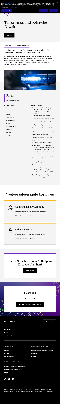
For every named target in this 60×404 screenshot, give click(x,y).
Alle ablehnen (53, 10)
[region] (30, 6)
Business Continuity (8, 389)
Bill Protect (33, 356)
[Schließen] (57, 2)
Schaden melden (8, 336)
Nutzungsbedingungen (46, 389)
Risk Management (9, 356)
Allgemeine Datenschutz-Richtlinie (11, 3)
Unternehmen (9, 346)
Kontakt (6, 332)
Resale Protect (34, 353)
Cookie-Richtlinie (19, 389)
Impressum (36, 389)
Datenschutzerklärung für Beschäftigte (44, 391)
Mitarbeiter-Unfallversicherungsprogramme (42, 350)
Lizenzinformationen (9, 391)
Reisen (6, 372)
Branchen (6, 353)
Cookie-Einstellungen (6, 10)
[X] (13, 379)
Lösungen (6, 350)
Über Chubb (7, 329)
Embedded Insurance (11, 362)
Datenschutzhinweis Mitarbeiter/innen (24, 391)
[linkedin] (9, 379)
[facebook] (5, 379)
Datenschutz (28, 389)
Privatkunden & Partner (39, 346)
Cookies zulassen (43, 10)
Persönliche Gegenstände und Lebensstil (14, 366)
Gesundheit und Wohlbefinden (12, 369)
